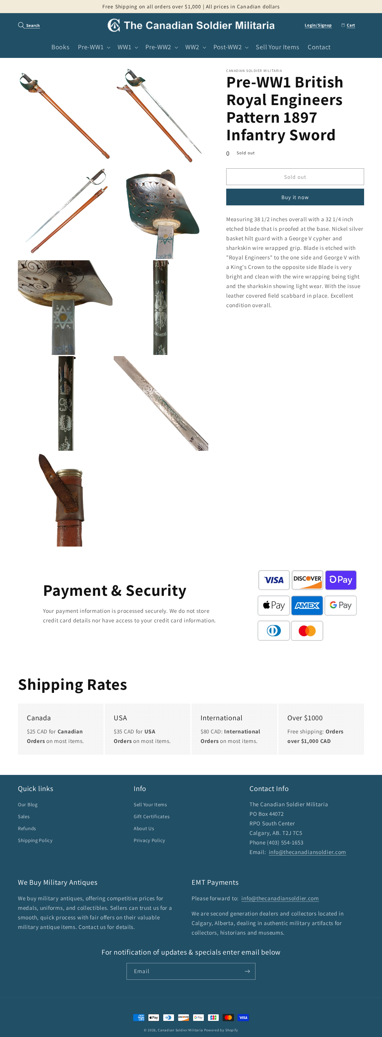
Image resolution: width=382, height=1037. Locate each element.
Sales (24, 816)
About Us (144, 828)
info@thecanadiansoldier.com (307, 852)
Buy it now (295, 197)
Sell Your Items (150, 804)
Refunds (27, 828)
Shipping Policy (35, 840)
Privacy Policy (149, 840)
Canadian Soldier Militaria (180, 1030)
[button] (26, 25)
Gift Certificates (152, 816)
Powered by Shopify (221, 1030)
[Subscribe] (247, 971)
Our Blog (28, 804)
